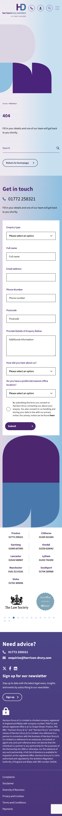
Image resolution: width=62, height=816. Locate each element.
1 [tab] (5, 618)
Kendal (46, 544)
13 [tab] (5, 621)
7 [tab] (31, 618)
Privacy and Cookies (13, 796)
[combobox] (31, 236)
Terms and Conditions (14, 802)
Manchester (15, 567)
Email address (13, 269)
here (52, 415)
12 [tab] (54, 618)
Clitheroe (46, 533)
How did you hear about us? (21, 363)
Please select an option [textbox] (21, 236)
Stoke (16, 579)
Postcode (11, 310)
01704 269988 (46, 571)
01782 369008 (16, 583)
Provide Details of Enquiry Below (24, 331)
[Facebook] (10, 668)
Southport (46, 567)
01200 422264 (46, 537)
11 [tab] (49, 618)
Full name (11, 248)
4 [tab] (18, 618)
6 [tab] (27, 618)
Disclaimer (8, 783)
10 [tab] (45, 618)
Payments (8, 809)
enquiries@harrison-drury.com (29, 658)
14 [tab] (9, 621)
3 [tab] (14, 618)
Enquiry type (13, 227)
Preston (15, 533)
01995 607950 (16, 548)
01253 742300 (46, 560)
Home (5, 103)
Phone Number (14, 289)
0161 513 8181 (15, 571)
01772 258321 (21, 199)
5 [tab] (23, 618)
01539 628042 (46, 548)
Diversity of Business (13, 790)
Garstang (16, 544)
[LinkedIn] (15, 668)
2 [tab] (9, 618)
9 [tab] (40, 618)
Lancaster (15, 556)
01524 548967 (16, 560)
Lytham (46, 556)
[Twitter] (5, 668)
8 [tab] (36, 618)
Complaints (9, 777)
